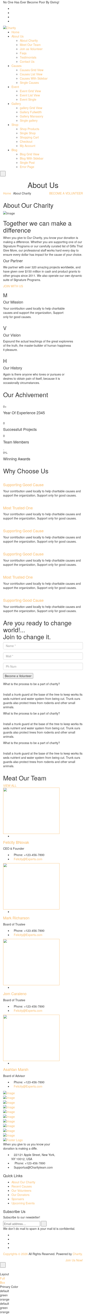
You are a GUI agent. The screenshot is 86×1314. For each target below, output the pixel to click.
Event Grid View (30, 91)
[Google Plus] (12, 1247)
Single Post (27, 162)
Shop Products (29, 129)
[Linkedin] (12, 1243)
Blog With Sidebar (31, 158)
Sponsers (17, 1199)
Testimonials (28, 57)
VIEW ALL (9, 785)
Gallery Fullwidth (31, 112)
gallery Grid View (31, 108)
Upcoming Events (23, 1203)
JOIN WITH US (13, 286)
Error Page (27, 167)
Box (2, 1282)
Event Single (28, 99)
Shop (14, 124)
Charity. (78, 1254)
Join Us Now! (74, 1260)
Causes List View (31, 74)
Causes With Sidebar (34, 78)
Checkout (26, 141)
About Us (17, 36)
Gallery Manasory (31, 116)
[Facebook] (12, 1235)
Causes (16, 66)
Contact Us (27, 61)
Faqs (23, 53)
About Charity (29, 40)
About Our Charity (23, 1182)
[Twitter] (12, 1239)
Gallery (16, 103)
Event (15, 87)
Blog (14, 150)
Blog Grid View (29, 154)
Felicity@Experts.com (28, 859)
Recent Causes (21, 1186)
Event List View (30, 95)
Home (15, 32)
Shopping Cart (29, 137)
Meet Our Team (30, 45)
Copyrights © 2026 (15, 1254)
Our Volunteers (21, 1190)
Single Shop (28, 133)
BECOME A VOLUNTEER (66, 193)
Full (2, 1278)
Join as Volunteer (31, 49)
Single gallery (29, 120)
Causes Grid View (31, 70)
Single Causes (29, 82)
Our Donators (20, 1195)
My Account (27, 146)
